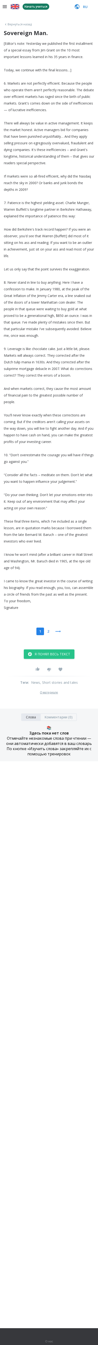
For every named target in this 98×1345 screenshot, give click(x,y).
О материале (49, 692)
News (35, 682)
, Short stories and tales (59, 682)
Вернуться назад (20, 24)
